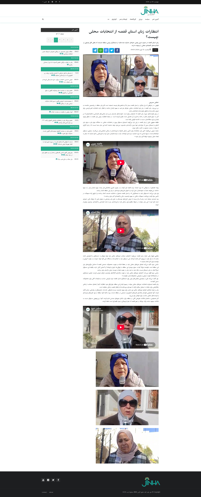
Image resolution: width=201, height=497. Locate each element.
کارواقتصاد (133, 19)
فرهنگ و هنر (123, 19)
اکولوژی (114, 19)
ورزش (140, 19)
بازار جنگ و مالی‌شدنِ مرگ (65, 159)
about (51, 492)
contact (44, 492)
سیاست (147, 19)
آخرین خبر (155, 19)
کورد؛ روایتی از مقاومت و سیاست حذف (61, 112)
